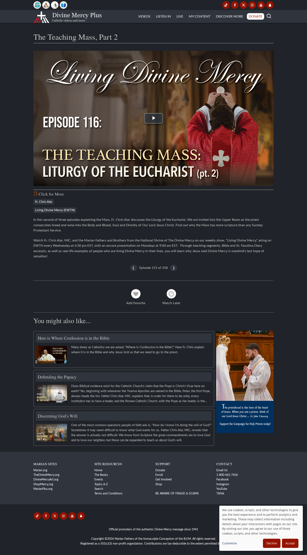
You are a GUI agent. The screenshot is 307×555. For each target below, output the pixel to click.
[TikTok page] (226, 5)
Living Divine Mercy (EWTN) (55, 210)
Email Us (221, 470)
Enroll (159, 475)
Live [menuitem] (179, 16)
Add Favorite (135, 303)
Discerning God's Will (57, 416)
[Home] (67, 16)
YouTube (221, 489)
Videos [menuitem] (144, 16)
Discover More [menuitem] (229, 16)
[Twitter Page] (243, 5)
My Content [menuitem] (199, 16)
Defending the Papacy (57, 377)
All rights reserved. (204, 538)
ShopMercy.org (43, 484)
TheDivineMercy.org (46, 475)
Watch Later (171, 303)
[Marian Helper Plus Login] (270, 5)
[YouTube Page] (261, 5)
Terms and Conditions (108, 493)
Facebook (222, 479)
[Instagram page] (252, 5)
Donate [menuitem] (255, 16)
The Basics (101, 475)
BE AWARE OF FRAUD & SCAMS (177, 493)
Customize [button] (229, 543)
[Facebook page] (234, 5)
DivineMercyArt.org (45, 479)
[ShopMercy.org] (63, 5)
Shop (158, 484)
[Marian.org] (37, 5)
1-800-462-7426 (227, 475)
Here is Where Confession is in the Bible (73, 338)
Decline (271, 543)
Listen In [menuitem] (163, 16)
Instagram (222, 484)
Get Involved (163, 479)
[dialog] (261, 528)
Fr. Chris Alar (43, 201)
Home (98, 470)
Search (98, 489)
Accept (290, 543)
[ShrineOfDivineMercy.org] (54, 5)
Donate (160, 470)
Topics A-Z (101, 484)
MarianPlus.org (42, 489)
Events (98, 479)
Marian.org (40, 470)
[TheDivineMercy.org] (46, 5)
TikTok (220, 493)
